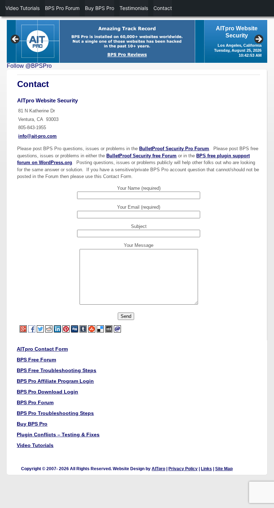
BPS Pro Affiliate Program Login (55, 381)
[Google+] (23, 328)
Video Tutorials (35, 445)
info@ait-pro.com (37, 136)
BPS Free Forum (36, 359)
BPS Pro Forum (35, 402)
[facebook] (32, 328)
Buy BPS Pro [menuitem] (99, 8)
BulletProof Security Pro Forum (174, 148)
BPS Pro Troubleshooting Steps (55, 413)
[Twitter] (41, 328)
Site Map (224, 468)
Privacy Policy (183, 468)
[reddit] (49, 328)
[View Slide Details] (137, 41)
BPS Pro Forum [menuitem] (62, 8)
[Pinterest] (66, 328)
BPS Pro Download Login (47, 392)
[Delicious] (101, 328)
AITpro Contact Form (42, 349)
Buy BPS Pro (32, 424)
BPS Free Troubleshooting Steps (56, 370)
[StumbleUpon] (92, 328)
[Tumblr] (83, 328)
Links (206, 468)
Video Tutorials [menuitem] (22, 8)
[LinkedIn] (58, 328)
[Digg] (75, 328)
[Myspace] (109, 328)
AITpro (158, 468)
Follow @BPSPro (29, 66)
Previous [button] (15, 39)
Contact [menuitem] (162, 8)
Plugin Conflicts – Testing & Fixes (58, 434)
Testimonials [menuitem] (134, 8)
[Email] (118, 328)
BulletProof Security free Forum (141, 155)
